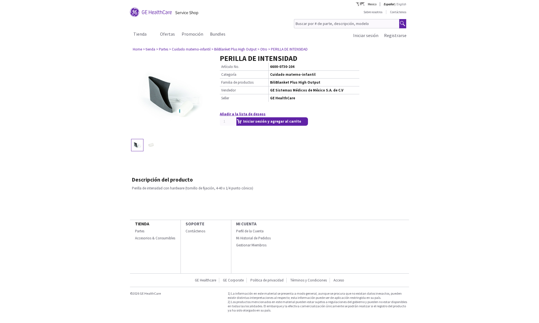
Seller (225, 98)
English (401, 4)
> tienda (149, 49)
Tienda (140, 34)
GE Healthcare (205, 280)
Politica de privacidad (267, 280)
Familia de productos (237, 82)
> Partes (162, 49)
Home (137, 49)
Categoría (228, 74)
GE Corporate (233, 280)
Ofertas (167, 34)
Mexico (372, 4)
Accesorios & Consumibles (155, 238)
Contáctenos (398, 12)
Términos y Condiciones (308, 280)
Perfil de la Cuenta (250, 231)
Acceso (339, 280)
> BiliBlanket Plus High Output (234, 49)
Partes (139, 231)
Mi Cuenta (246, 223)
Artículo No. (230, 66)
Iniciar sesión (365, 35)
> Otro (262, 49)
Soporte (195, 223)
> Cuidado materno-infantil (190, 49)
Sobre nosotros (373, 12)
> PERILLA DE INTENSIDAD (288, 49)
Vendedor (228, 90)
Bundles (217, 34)
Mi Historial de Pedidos (253, 238)
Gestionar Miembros (251, 245)
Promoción (192, 34)
